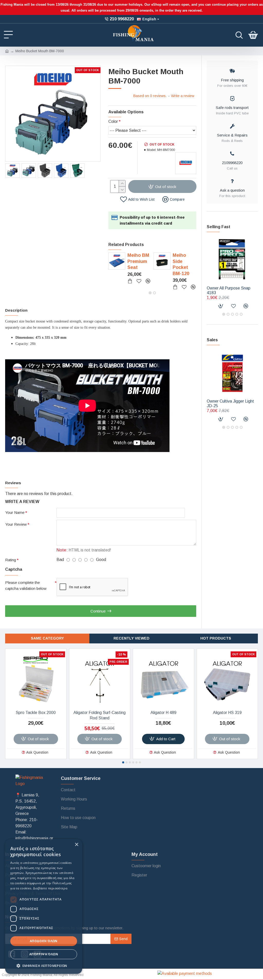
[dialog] (43, 906)
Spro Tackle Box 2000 (36, 712)
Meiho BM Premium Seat (138, 261)
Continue (98, 611)
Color (113, 121)
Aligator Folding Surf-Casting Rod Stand (99, 715)
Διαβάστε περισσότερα (50, 888)
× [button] (76, 845)
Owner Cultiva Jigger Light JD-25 (230, 403)
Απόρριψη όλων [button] (43, 954)
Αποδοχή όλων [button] (44, 941)
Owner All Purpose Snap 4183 (228, 290)
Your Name (14, 512)
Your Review (16, 524)
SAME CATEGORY (47, 638)
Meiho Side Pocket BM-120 (181, 264)
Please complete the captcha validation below (25, 585)
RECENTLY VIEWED (131, 638)
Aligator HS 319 (227, 712)
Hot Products (215, 638)
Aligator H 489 (163, 712)
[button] (150, 292)
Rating (10, 560)
